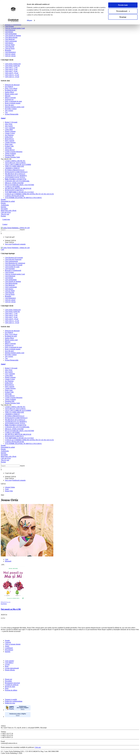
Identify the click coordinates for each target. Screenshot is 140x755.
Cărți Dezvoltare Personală (13, 265)
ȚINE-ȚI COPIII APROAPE (14, 166)
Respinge (123, 17)
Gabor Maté (9, 129)
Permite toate (123, 5)
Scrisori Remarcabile (11, 114)
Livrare (7, 664)
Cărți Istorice (9, 43)
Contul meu (6, 219)
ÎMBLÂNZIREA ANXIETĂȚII (15, 179)
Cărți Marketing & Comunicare (15, 263)
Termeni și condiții (11, 699)
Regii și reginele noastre (12, 103)
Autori (3, 118)
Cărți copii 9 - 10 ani (11, 73)
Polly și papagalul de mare (13, 101)
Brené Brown (9, 139)
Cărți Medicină (10, 39)
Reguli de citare (10, 686)
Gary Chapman (10, 128)
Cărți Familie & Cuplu (12, 267)
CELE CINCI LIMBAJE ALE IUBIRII (18, 164)
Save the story (9, 105)
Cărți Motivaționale (11, 37)
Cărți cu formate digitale (12, 644)
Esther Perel (9, 137)
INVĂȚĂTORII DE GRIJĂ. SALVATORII (19, 185)
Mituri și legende (10, 97)
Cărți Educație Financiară (13, 259)
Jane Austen (9, 126)
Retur (7, 666)
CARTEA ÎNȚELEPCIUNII (14, 196)
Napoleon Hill (9, 155)
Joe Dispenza (9, 135)
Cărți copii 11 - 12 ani (12, 75)
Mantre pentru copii (11, 94)
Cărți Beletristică (10, 52)
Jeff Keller (8, 148)
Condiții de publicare (11, 685)
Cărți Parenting (10, 268)
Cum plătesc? (9, 662)
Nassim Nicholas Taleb (12, 157)
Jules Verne (8, 124)
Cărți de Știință (10, 45)
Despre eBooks (10, 670)
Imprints (7, 651)
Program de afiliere (11, 690)
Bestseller (8, 50)
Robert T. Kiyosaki (11, 122)
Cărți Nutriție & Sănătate (13, 35)
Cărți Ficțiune (9, 26)
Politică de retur (10, 703)
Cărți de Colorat (10, 54)
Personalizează (121, 11)
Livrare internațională (12, 668)
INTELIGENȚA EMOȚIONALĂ (16, 172)
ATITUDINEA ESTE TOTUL (15, 177)
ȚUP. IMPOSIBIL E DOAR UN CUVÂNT (19, 192)
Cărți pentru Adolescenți (13, 64)
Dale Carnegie (9, 140)
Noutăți (7, 640)
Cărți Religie (9, 32)
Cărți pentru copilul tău (12, 65)
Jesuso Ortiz (9, 491)
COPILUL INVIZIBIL (12, 186)
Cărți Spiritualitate (11, 34)
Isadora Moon (9, 92)
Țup (6, 112)
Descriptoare (9, 650)
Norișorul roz (9, 99)
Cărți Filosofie (9, 46)
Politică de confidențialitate (13, 701)
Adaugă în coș (6, 602)
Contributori (9, 648)
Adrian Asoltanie (10, 153)
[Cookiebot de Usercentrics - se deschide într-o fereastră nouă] (13, 20)
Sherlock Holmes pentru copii (14, 107)
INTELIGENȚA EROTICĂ (14, 190)
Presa (6, 688)
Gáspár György (10, 133)
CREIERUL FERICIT (12, 168)
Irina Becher (4, 603)
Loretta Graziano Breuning (13, 151)
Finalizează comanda (19, 244)
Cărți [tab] (6, 559)
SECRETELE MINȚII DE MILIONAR (18, 188)
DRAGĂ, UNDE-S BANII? (14, 183)
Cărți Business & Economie (14, 257)
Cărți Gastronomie (11, 41)
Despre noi (8, 679)
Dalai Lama (9, 144)
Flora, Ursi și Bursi (11, 88)
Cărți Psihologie (10, 30)
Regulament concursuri (12, 683)
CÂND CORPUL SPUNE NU (15, 161)
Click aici (38, 747)
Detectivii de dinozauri (12, 85)
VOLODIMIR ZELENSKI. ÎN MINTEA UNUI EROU (23, 197)
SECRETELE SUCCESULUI (15, 174)
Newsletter (8, 681)
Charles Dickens (10, 142)
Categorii (8, 642)
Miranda (7, 96)
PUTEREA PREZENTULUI (14, 170)
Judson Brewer (10, 150)
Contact (4, 224)
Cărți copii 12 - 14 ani (12, 77)
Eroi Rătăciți (9, 86)
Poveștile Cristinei (11, 109)
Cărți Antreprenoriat (11, 261)
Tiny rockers (9, 110)
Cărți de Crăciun (10, 56)
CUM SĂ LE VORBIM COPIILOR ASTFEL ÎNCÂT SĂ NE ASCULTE (29, 194)
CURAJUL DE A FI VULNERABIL (17, 181)
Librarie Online (10, 487)
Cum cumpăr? (9, 661)
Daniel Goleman (10, 131)
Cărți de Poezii (9, 48)
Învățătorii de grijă (11, 90)
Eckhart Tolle (9, 146)
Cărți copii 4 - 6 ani (11, 69)
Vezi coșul (8, 244)
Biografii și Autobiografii (13, 24)
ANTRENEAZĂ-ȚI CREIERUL (16, 175)
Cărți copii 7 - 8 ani (11, 71)
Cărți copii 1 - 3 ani (11, 67)
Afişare (29, 20)
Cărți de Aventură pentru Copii (15, 28)
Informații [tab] (8, 561)
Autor (7, 489)
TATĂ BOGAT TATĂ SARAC (15, 163)
